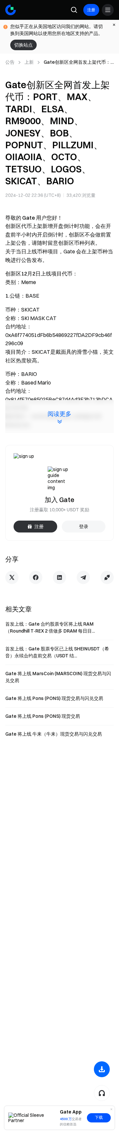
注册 (91, 9)
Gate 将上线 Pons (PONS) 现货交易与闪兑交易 (54, 698)
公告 (10, 62)
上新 (29, 62)
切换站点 (23, 45)
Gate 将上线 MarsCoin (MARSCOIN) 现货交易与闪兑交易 (58, 677)
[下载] (102, 1069)
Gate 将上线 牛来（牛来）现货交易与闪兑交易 (53, 734)
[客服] (102, 1093)
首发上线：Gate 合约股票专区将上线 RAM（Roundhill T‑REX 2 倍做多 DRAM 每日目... (50, 627)
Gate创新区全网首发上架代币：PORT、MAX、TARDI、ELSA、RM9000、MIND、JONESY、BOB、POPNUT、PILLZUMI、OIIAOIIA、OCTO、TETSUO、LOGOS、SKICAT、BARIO (77, 62)
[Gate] (10, 10)
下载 (99, 1117)
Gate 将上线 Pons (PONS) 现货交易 (42, 716)
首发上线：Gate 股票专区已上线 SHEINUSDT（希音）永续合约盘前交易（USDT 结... (57, 652)
